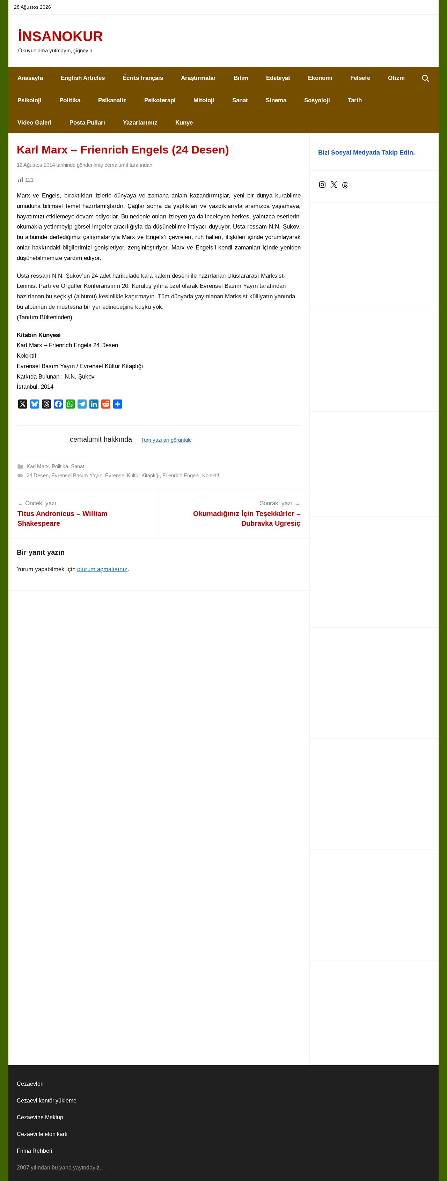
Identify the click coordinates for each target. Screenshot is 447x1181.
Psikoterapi (160, 100)
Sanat (240, 100)
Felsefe (360, 78)
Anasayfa (30, 78)
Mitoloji (203, 100)
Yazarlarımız (140, 122)
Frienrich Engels (180, 475)
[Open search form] (426, 78)
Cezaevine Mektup (40, 1117)
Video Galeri (34, 122)
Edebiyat (278, 78)
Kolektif (210, 475)
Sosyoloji (317, 100)
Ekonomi (320, 78)
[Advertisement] (374, 254)
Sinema (276, 100)
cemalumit (116, 165)
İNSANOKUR (60, 36)
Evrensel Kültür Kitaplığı (132, 475)
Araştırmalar (198, 78)
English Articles (83, 78)
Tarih (355, 100)
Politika (69, 100)
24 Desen (38, 475)
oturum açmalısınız (102, 569)
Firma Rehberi (34, 1151)
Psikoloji (29, 100)
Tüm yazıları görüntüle (166, 440)
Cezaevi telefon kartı (42, 1134)
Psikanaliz (112, 100)
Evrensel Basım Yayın (76, 475)
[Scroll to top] (433, 1167)
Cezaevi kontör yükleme (46, 1101)
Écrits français (143, 78)
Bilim (241, 78)
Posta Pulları (87, 122)
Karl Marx (38, 466)
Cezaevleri (30, 1084)
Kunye (184, 122)
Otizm (396, 78)
